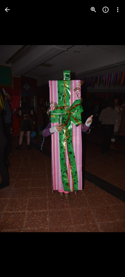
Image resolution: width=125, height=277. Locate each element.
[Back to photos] (7, 9)
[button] (16, 138)
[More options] (118, 10)
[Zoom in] (93, 10)
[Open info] (106, 10)
